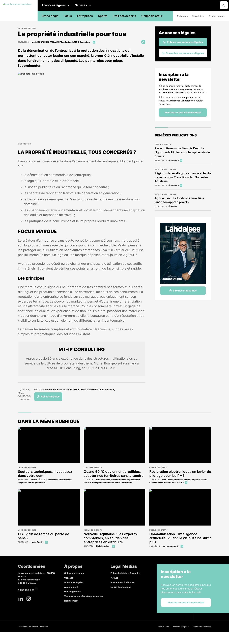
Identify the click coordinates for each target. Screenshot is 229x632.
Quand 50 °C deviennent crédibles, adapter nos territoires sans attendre (114, 474)
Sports (102, 16)
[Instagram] (28, 598)
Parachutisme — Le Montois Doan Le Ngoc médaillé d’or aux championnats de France (182, 152)
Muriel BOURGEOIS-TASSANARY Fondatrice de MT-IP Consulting (61, 42)
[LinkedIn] (20, 598)
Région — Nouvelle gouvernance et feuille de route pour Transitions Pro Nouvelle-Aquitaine (183, 177)
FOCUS (158, 144)
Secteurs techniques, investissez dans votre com (45, 474)
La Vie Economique (120, 587)
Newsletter (198, 16)
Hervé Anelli (36, 542)
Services (81, 5)
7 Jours (114, 577)
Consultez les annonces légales (185, 53)
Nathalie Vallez (102, 546)
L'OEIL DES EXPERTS (27, 28)
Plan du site (163, 626)
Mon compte (218, 16)
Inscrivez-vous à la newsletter (183, 112)
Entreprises (85, 16)
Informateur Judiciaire (122, 582)
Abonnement (71, 587)
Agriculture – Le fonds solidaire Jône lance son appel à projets (179, 200)
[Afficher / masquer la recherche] (224, 5)
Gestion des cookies (202, 626)
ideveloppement (170, 546)
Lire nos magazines (185, 290)
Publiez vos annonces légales (185, 42)
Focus (68, 16)
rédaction (172, 160)
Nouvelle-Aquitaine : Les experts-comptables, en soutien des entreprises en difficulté (111, 538)
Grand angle (50, 16)
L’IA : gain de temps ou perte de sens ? (43, 536)
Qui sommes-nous (74, 573)
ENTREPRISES (161, 169)
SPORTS (167, 144)
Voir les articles (50, 396)
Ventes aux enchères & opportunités (83, 596)
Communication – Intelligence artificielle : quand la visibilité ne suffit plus (180, 538)
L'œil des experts (124, 16)
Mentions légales (181, 626)
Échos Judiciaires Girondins (125, 573)
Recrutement (71, 600)
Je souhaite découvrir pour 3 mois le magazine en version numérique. (181, 100)
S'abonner (182, 16)
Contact (68, 577)
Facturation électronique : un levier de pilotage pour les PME (180, 474)
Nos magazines (72, 591)
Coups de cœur (151, 16)
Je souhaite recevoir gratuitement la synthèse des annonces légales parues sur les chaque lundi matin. (182, 89)
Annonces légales (54, 5)
